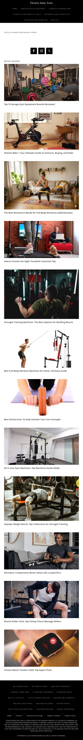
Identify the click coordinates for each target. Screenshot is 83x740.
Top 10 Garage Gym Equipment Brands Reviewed (29, 104)
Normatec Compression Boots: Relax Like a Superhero (32, 572)
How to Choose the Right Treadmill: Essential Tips (30, 261)
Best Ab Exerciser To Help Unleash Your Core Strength (32, 419)
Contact (21, 716)
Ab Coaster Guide (39, 686)
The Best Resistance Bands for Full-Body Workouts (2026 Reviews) (38, 212)
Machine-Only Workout (64, 698)
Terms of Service (56, 716)
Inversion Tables (64, 692)
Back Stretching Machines (21, 709)
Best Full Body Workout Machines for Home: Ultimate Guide (35, 370)
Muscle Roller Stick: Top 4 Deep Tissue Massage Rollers (32, 621)
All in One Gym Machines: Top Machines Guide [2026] (32, 468)
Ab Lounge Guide (20, 686)
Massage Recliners (44, 703)
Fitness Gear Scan (41, 3)
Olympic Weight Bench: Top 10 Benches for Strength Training (36, 524)
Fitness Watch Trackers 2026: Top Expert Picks (28, 670)
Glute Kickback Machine (39, 698)
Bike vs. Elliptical (16, 698)
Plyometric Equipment (43, 692)
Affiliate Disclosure (37, 716)
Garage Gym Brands (66, 709)
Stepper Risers (63, 703)
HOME (11, 716)
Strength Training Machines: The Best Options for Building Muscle (38, 322)
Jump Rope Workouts (60, 686)
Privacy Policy (70, 716)
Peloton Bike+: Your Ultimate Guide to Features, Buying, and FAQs (38, 152)
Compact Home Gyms (20, 692)
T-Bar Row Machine (44, 709)
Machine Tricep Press (23, 703)
